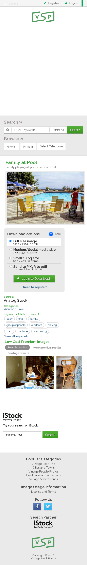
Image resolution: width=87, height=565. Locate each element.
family (34, 318)
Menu (13, 4)
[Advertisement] (43, 69)
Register (53, 3)
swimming (40, 331)
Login (72, 3)
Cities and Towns (44, 467)
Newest (11, 146)
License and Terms (43, 491)
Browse (11, 138)
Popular (28, 146)
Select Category (50, 146)
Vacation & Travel (14, 309)
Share (57, 234)
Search (11, 122)
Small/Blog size (26, 259)
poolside (23, 331)
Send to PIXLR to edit (30, 268)
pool (9, 331)
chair (21, 318)
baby (9, 318)
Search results (17, 347)
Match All (59, 130)
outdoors (36, 325)
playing (52, 325)
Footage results (18, 353)
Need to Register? (35, 287)
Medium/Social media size (34, 251)
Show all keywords (16, 336)
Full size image (25, 242)
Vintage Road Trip (43, 463)
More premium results (47, 347)
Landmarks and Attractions (43, 475)
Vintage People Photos (43, 471)
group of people (15, 325)
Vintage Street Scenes (43, 479)
